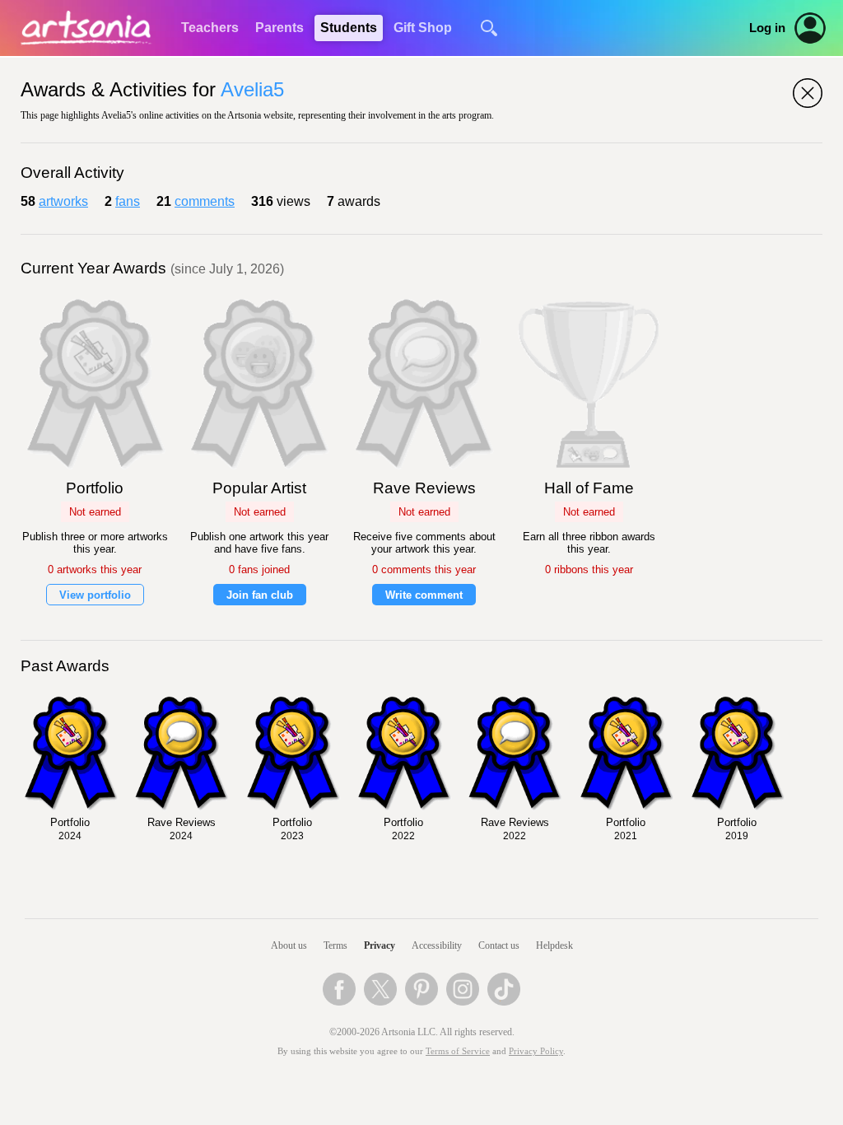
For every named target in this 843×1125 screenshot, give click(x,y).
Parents (279, 28)
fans (127, 201)
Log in (767, 28)
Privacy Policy (536, 1051)
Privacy (379, 945)
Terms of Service (458, 1051)
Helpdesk (554, 945)
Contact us (498, 945)
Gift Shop (423, 28)
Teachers (210, 28)
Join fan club (259, 595)
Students (348, 28)
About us (289, 945)
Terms (335, 945)
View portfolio (95, 595)
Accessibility (437, 945)
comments (205, 201)
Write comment (424, 595)
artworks (63, 201)
